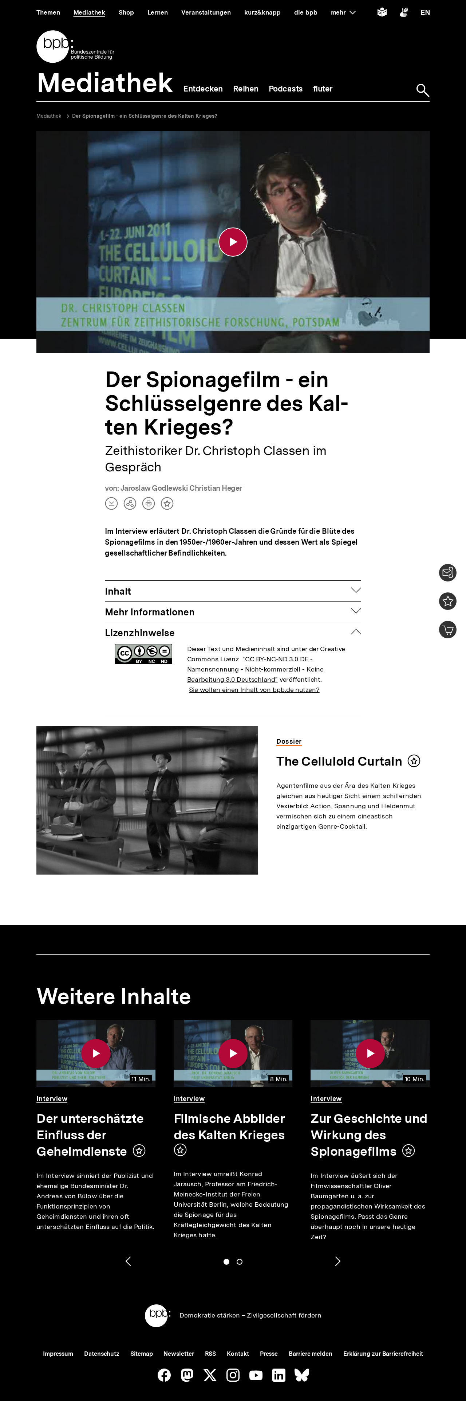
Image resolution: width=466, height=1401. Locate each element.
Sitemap (141, 1353)
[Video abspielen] (233, 242)
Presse (269, 1353)
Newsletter (178, 1353)
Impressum (58, 1353)
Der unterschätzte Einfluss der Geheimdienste (89, 1135)
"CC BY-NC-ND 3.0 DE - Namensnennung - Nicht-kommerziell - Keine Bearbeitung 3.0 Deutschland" (255, 669)
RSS (210, 1353)
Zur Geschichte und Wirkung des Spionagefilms (369, 1135)
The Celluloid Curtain (339, 761)
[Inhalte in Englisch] (425, 13)
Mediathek (49, 116)
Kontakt (238, 1353)
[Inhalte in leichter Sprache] (382, 13)
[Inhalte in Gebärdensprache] (403, 13)
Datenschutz (101, 1353)
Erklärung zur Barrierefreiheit (383, 1353)
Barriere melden (310, 1353)
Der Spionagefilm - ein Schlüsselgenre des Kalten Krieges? (144, 116)
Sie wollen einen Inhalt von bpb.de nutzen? (254, 689)
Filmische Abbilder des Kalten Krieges (229, 1127)
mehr (343, 12)
